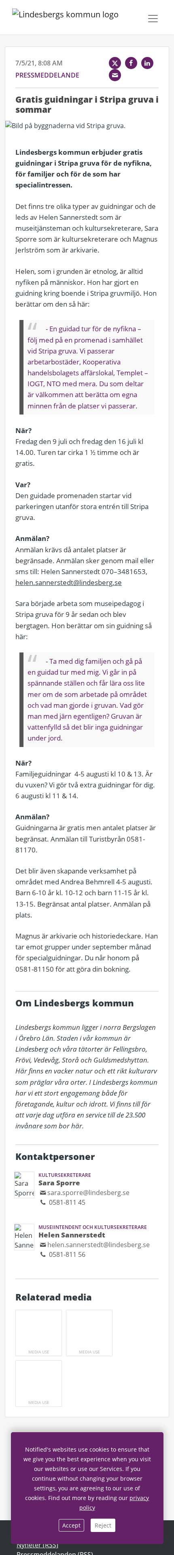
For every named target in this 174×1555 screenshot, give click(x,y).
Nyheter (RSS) (37, 1544)
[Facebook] (131, 63)
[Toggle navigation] (153, 18)
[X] (115, 63)
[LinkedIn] (147, 63)
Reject (103, 1525)
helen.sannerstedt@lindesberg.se (68, 582)
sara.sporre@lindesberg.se (88, 1192)
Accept (71, 1525)
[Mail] (115, 75)
